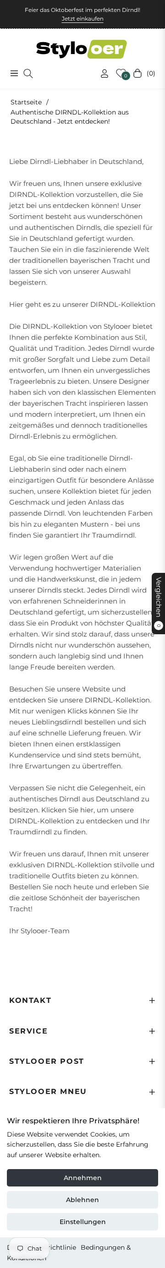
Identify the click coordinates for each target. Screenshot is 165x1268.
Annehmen (83, 1178)
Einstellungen (83, 1222)
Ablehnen (82, 1200)
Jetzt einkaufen (83, 18)
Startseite (26, 102)
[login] (101, 73)
